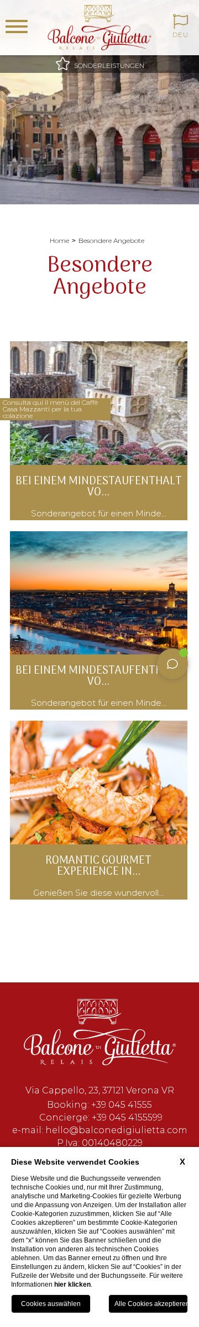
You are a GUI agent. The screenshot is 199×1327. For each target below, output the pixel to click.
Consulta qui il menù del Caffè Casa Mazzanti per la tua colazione (50, 409)
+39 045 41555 (121, 1104)
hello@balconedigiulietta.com (116, 1130)
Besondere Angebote (111, 240)
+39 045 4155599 (127, 1117)
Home (59, 240)
